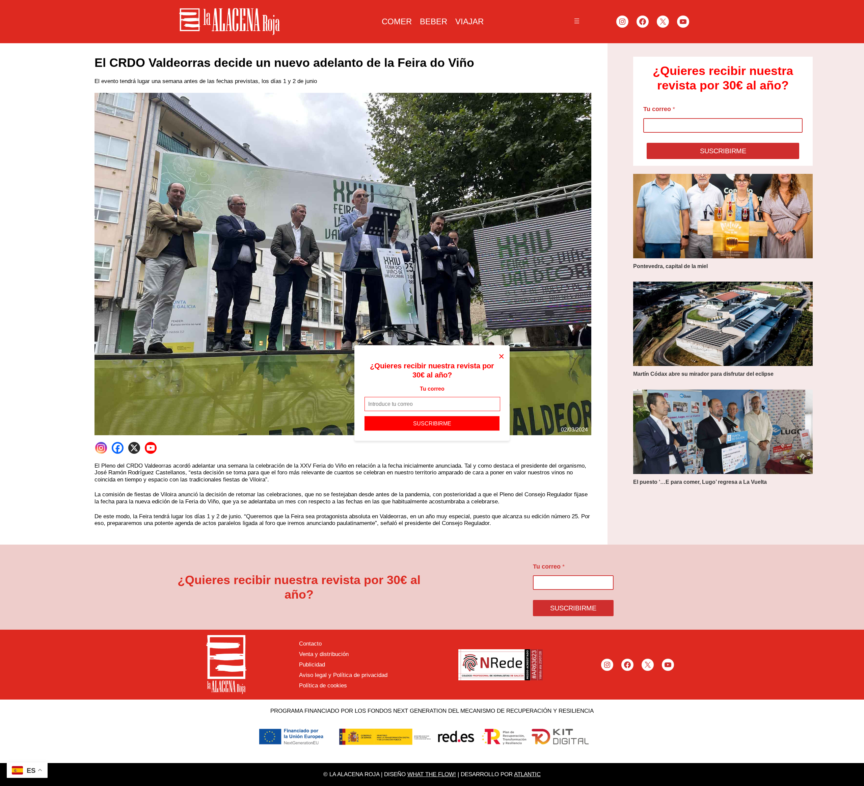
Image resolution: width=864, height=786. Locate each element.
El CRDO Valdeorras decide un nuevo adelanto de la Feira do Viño (284, 63)
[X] (134, 448)
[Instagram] (101, 448)
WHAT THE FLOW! (431, 774)
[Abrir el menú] (577, 21)
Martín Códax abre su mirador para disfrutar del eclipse (703, 374)
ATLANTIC (527, 774)
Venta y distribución (324, 654)
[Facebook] (118, 448)
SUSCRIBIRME (432, 423)
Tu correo (432, 389)
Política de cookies (323, 685)
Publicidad (312, 664)
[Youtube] (151, 448)
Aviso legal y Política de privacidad (343, 675)
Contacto (310, 643)
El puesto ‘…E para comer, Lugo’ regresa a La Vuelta (700, 482)
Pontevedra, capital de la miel (670, 266)
